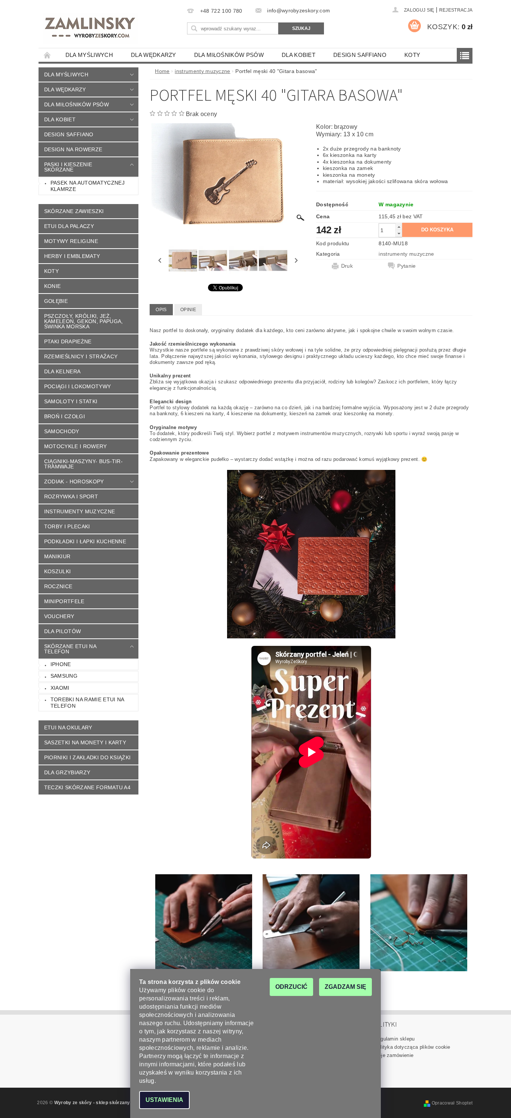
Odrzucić (291, 987)
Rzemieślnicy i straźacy (80, 356)
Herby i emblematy (72, 256)
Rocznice (58, 586)
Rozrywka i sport (71, 496)
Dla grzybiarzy (67, 772)
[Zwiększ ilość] (398, 226)
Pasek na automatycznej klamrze (88, 186)
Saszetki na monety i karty (85, 742)
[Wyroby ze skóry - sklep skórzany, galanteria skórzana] (90, 28)
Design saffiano (359, 55)
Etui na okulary (68, 727)
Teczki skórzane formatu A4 (87, 787)
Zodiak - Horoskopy (74, 481)
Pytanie (406, 266)
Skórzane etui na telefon (70, 648)
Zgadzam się (345, 987)
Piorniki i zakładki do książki (87, 757)
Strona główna (47, 54)
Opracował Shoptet (452, 1103)
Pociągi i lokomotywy (77, 386)
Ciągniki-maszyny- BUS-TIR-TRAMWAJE (83, 464)
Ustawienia (164, 1100)
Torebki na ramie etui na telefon (88, 702)
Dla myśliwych (89, 55)
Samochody (61, 431)
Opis (161, 309)
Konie (52, 286)
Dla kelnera (62, 371)
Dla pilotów (62, 631)
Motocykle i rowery (75, 446)
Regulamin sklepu (394, 1039)
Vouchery (59, 616)
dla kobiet (298, 55)
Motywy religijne (71, 241)
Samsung (64, 676)
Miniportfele (64, 601)
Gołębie (56, 301)
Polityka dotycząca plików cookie (412, 1047)
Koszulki (57, 571)
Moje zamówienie (394, 1055)
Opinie (188, 309)
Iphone (61, 664)
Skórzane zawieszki (74, 211)
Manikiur (57, 556)
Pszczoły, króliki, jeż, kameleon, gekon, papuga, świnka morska (83, 321)
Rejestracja (456, 10)
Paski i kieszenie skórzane (68, 167)
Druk (347, 266)
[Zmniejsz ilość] (398, 233)
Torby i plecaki (67, 526)
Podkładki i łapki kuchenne (85, 541)
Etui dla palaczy (69, 226)
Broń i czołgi (64, 416)
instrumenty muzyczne (79, 511)
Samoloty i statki (70, 401)
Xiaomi (60, 688)
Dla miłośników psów (229, 55)
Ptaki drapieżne (68, 341)
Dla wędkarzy (153, 55)
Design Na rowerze (73, 149)
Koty (412, 55)
